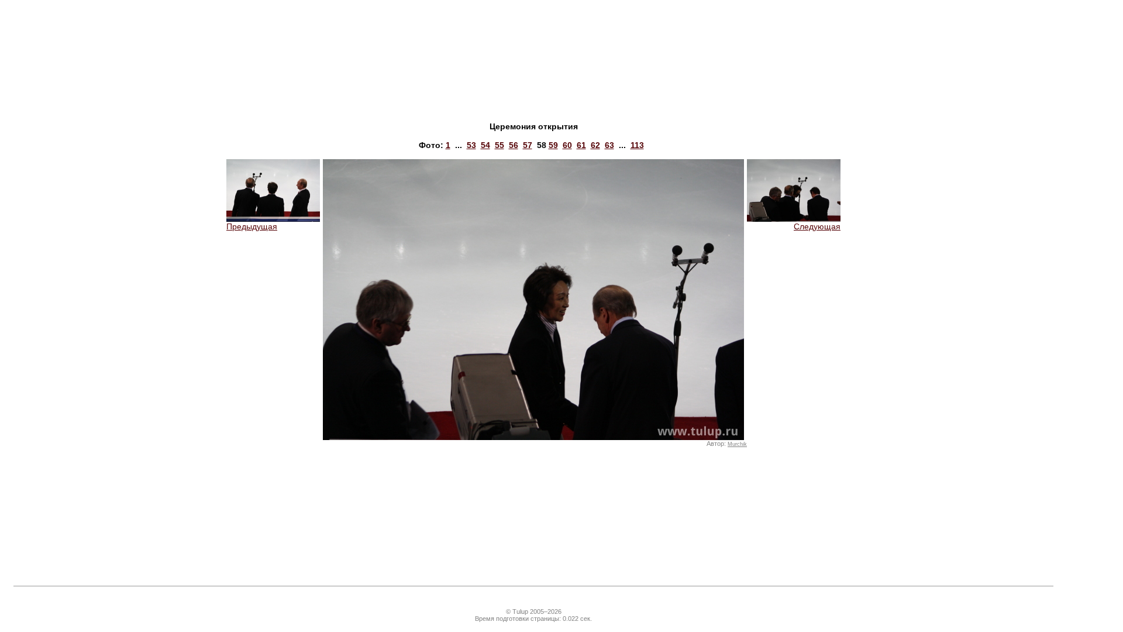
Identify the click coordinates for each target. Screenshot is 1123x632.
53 (471, 145)
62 (595, 145)
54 (485, 145)
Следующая (817, 226)
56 (513, 145)
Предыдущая (251, 226)
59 (553, 145)
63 (609, 145)
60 (567, 145)
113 (637, 145)
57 (527, 145)
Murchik (737, 444)
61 (581, 145)
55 (499, 145)
